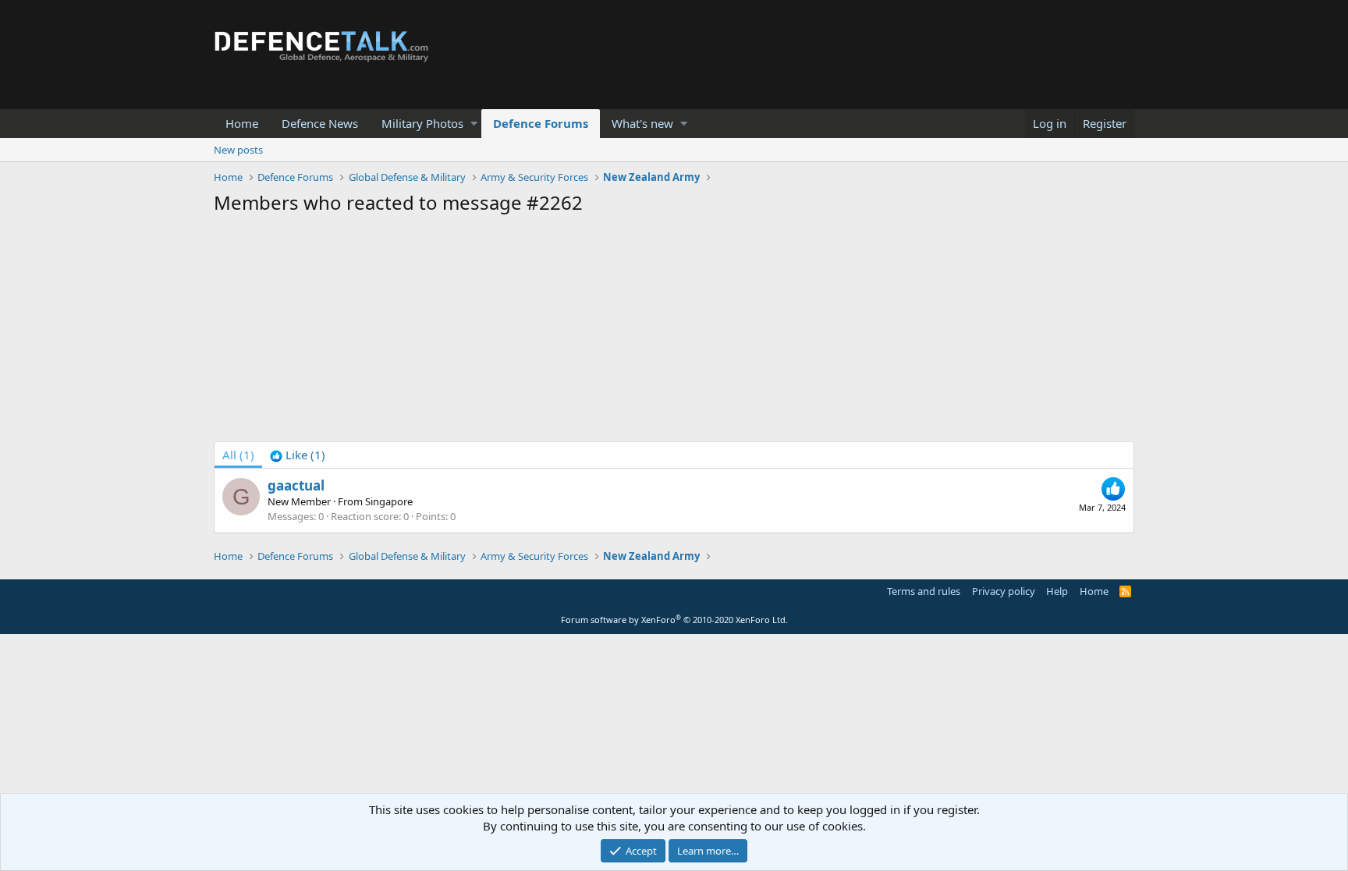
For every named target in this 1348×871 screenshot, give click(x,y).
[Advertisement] (674, 332)
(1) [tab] (238, 454)
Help (1057, 591)
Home (241, 123)
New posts (238, 150)
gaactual (296, 485)
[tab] (297, 455)
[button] (473, 123)
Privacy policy (1003, 591)
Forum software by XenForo (674, 619)
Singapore (389, 501)
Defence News (320, 123)
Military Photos (422, 123)
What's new (642, 123)
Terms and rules (923, 591)
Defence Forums (540, 123)
